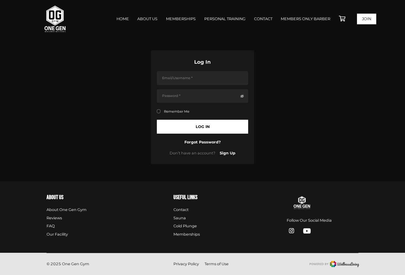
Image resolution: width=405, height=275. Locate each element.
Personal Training (224, 19)
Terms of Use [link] (217, 264)
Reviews (54, 218)
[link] (309, 203)
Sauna (179, 218)
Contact (263, 19)
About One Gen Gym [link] (67, 209)
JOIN (366, 19)
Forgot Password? (202, 142)
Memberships (181, 19)
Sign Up (227, 153)
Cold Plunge (185, 226)
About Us (147, 19)
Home (123, 19)
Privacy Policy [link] (186, 264)
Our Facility (57, 234)
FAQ (51, 226)
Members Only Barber (305, 19)
